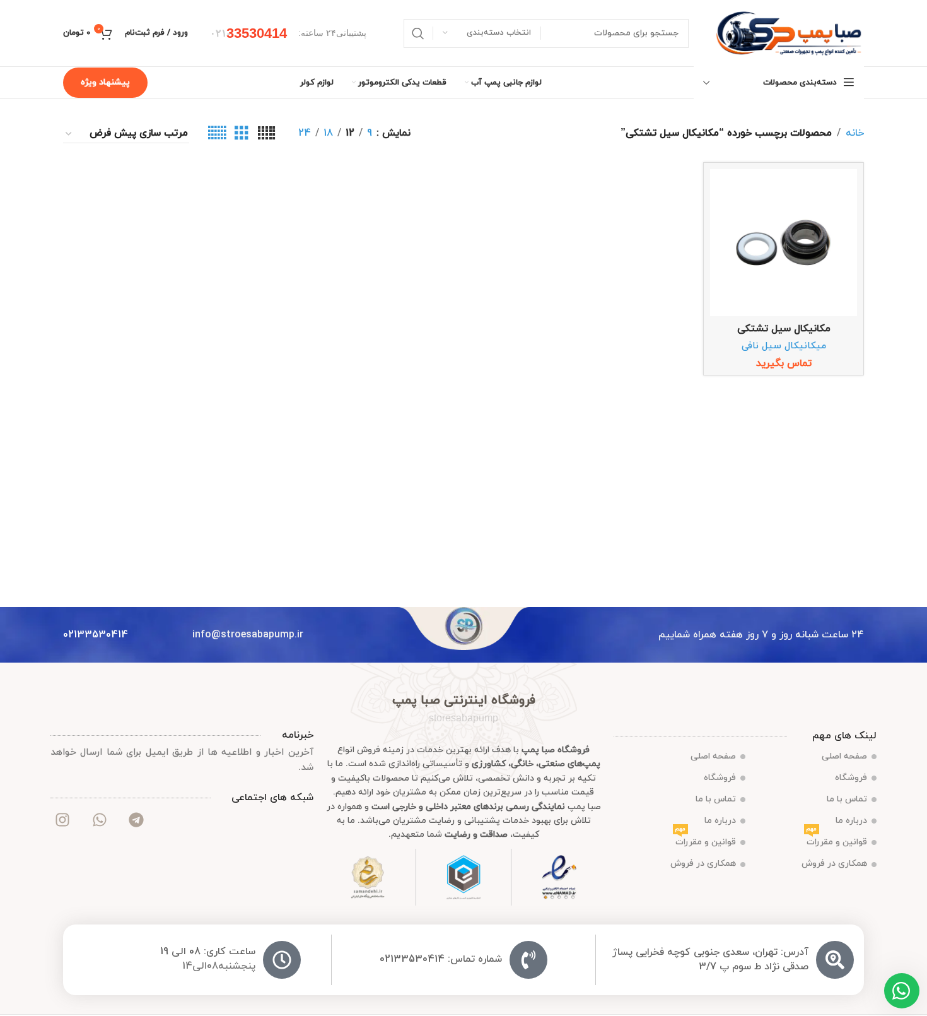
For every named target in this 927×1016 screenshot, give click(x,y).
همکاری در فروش (834, 864)
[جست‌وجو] (418, 33)
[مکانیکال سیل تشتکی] (783, 242)
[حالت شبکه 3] (241, 133)
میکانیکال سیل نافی (784, 346)
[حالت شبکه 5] (266, 133)
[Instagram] (62, 820)
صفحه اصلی (844, 756)
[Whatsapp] (99, 820)
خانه (855, 133)
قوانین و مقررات (837, 840)
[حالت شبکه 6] (217, 133)
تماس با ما (847, 799)
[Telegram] (136, 820)
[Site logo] (789, 32)
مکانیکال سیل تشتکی (784, 329)
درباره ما (851, 821)
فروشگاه (851, 778)
